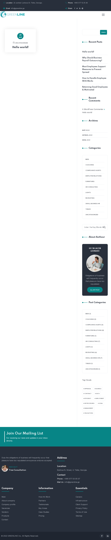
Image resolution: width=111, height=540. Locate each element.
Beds (87, 159)
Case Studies (44, 512)
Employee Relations (94, 176)
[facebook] (102, 536)
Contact (5, 520)
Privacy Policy (81, 508)
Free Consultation (17, 470)
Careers (79, 497)
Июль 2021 (86, 140)
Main (4, 497)
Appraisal (87, 388)
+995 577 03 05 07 (72, 479)
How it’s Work (44, 497)
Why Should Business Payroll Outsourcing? (92, 59)
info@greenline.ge (17, 8)
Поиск (103, 32)
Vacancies (6, 508)
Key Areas (43, 508)
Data (98, 393)
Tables (88, 209)
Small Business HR (93, 203)
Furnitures (90, 181)
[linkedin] (108, 536)
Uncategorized (21, 43)
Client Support (82, 504)
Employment (100, 398)
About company (8, 501)
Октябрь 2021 (87, 135)
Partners (42, 501)
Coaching (90, 165)
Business (98, 388)
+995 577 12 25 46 (81, 3)
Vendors (5, 512)
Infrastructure (81, 501)
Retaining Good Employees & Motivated (95, 88)
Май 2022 (86, 130)
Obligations (88, 413)
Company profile (8, 504)
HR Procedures (89, 403)
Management (88, 408)
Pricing (41, 516)
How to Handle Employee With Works (94, 79)
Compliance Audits (93, 170)
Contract (87, 393)
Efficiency (87, 398)
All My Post (95, 290)
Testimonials (44, 504)
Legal (101, 403)
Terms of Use (81, 512)
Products (5, 516)
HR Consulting (92, 187)
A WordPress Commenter (92, 109)
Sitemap (79, 516)
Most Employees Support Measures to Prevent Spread (94, 69)
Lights (88, 192)
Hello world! (20, 47)
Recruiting (90, 198)
